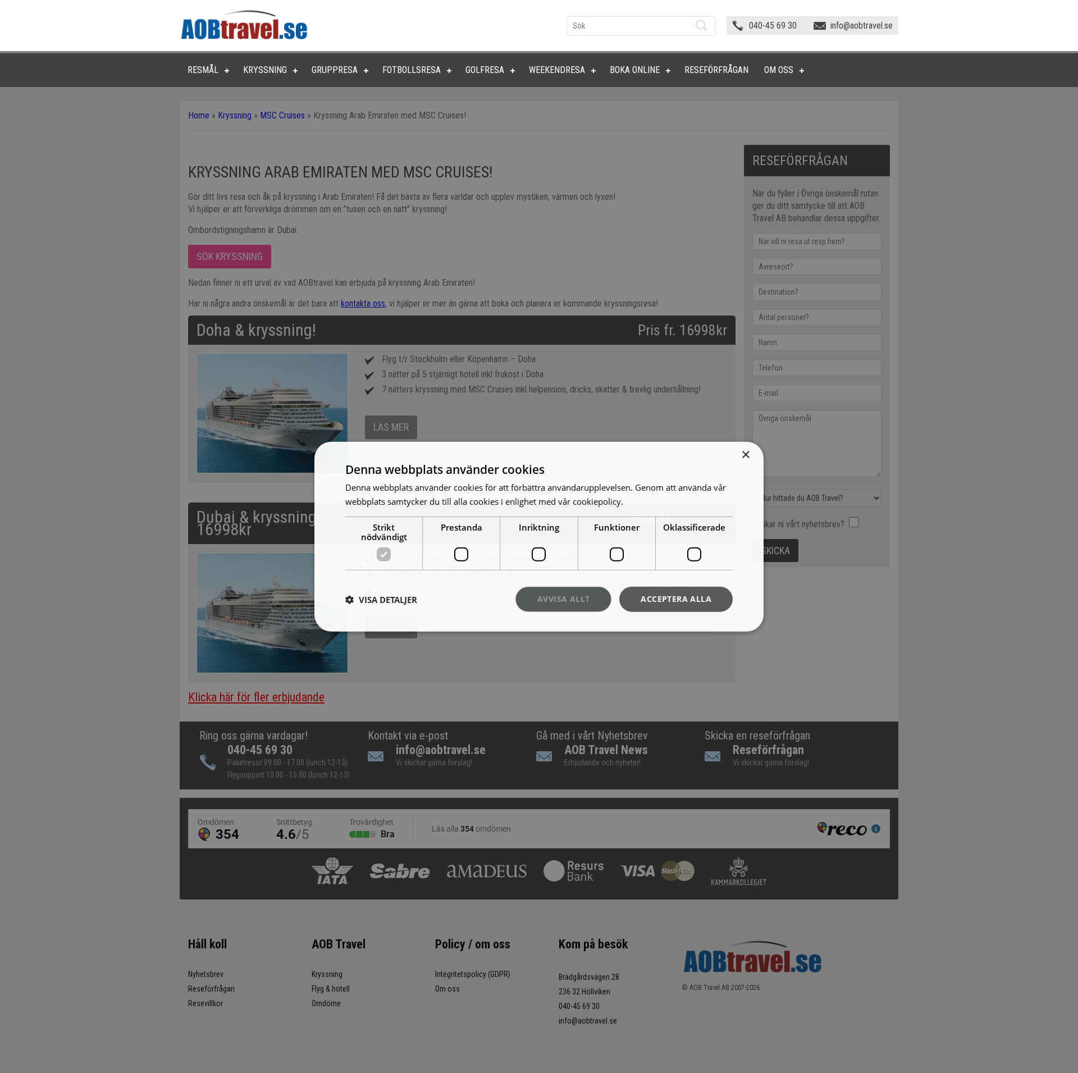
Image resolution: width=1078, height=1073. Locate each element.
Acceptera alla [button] (676, 598)
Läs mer (640, 500)
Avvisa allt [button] (563, 598)
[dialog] (539, 536)
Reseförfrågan (716, 70)
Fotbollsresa (411, 70)
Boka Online (635, 70)
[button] (381, 599)
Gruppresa (335, 70)
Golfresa (484, 70)
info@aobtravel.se (861, 25)
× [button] (745, 454)
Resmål (203, 70)
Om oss (778, 70)
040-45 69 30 (773, 25)
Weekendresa (557, 70)
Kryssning (265, 70)
